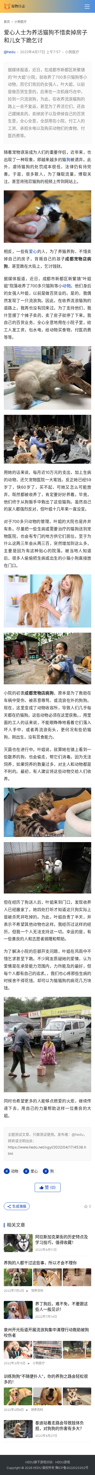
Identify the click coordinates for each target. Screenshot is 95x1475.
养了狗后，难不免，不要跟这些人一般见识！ (61, 1306)
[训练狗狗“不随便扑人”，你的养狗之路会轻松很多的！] (47, 1396)
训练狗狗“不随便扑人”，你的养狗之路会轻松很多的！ (46, 1379)
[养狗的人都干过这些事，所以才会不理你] (47, 1277)
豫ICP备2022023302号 (71, 1468)
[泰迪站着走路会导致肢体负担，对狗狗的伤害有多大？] (18, 1429)
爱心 (33, 251)
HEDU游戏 (62, 1462)
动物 (66, 285)
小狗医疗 (72, 52)
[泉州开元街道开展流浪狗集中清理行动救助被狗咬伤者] (47, 1350)
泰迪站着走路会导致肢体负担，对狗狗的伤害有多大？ (59, 1425)
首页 (7, 22)
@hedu (9, 52)
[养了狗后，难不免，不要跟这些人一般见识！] (18, 1310)
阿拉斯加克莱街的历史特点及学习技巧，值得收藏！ (61, 1239)
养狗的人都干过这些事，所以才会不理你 (40, 1262)
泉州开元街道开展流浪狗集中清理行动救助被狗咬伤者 (46, 1332)
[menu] (87, 6)
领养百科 (37, 1291)
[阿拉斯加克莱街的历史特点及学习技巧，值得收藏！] (18, 1243)
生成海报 (18, 1206)
